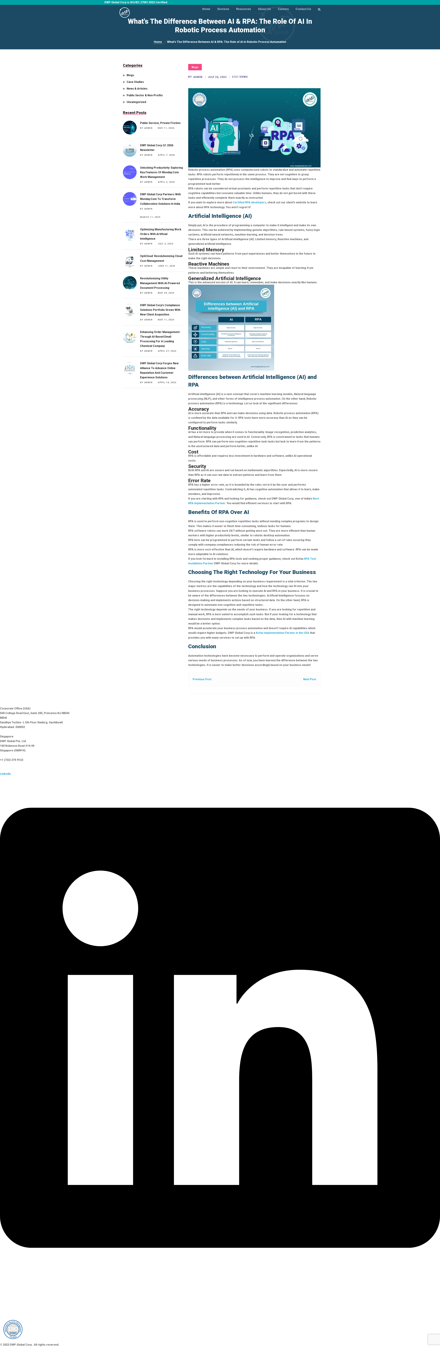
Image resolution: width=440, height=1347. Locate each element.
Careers (283, 9)
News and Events (11, 1286)
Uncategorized (136, 102)
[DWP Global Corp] (124, 11)
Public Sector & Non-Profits (145, 95)
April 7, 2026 (166, 155)
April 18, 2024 (167, 382)
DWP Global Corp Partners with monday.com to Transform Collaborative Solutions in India (160, 199)
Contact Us (303, 9)
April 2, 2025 (166, 182)
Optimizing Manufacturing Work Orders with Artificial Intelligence (160, 234)
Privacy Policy (9, 1291)
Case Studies (135, 82)
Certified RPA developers (249, 202)
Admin (198, 77)
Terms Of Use (9, 1295)
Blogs (130, 75)
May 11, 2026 (166, 128)
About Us (264, 9)
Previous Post (202, 679)
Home (206, 9)
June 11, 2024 (166, 266)
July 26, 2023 (217, 77)
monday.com (8, 1314)
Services (223, 9)
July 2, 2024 (165, 244)
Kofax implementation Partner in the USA (282, 632)
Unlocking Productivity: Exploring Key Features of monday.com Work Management (161, 172)
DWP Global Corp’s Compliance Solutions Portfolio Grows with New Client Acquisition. (160, 310)
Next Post (309, 679)
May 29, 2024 (166, 293)
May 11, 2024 (166, 320)
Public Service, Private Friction (160, 123)
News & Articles (137, 88)
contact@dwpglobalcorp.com (19, 769)
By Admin (146, 128)
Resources (243, 9)
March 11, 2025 (150, 217)
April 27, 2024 (167, 351)
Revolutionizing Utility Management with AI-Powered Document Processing (160, 283)
